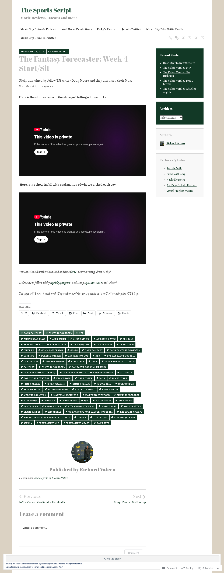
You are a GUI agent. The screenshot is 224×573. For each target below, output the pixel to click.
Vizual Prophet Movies (180, 191)
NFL (81, 333)
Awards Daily (174, 168)
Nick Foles (125, 400)
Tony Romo (100, 417)
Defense (29, 355)
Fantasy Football (60, 333)
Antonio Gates (106, 339)
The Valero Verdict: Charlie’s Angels (179, 90)
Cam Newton (82, 344)
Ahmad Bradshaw (34, 339)
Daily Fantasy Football (125, 350)
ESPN (94, 361)
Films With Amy (176, 174)
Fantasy (29, 367)
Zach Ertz (103, 423)
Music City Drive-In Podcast (38, 29)
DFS (98, 355)
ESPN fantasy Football (119, 361)
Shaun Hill (54, 411)
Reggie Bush (109, 406)
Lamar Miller (110, 389)
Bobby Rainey (58, 344)
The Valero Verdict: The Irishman (176, 74)
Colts (74, 350)
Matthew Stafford (97, 395)
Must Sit (49, 400)
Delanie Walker (51, 355)
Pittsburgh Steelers (81, 406)
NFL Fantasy (103, 400)
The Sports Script (45, 10)
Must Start (69, 400)
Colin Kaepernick (52, 350)
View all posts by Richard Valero (50, 478)
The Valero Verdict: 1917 (177, 68)
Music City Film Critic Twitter (165, 29)
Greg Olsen (85, 378)
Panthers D (31, 406)
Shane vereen (32, 411)
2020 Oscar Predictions (77, 29)
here (73, 272)
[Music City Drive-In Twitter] (202, 36)
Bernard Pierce (33, 344)
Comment (133, 552)
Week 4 (28, 423)
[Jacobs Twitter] (189, 36)
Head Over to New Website (179, 63)
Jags (102, 378)
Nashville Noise (176, 180)
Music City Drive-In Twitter (38, 38)
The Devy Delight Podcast (182, 185)
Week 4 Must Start (78, 423)
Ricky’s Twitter (107, 29)
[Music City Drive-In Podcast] (169, 36)
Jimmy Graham (81, 383)
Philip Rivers (53, 406)
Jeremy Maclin (56, 383)
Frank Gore (63, 378)
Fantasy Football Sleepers (89, 367)
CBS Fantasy (104, 344)
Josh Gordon (126, 383)
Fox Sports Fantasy (36, 378)
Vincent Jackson (124, 417)
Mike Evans (30, 400)
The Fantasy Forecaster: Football (90, 411)
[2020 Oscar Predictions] (176, 36)
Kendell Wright (85, 389)
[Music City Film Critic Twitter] (195, 36)
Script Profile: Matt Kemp (130, 498)
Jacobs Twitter (131, 29)
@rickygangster (60, 283)
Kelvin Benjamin (58, 389)
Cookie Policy (58, 566)
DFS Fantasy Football (121, 355)
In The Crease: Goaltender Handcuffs (42, 498)
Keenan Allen (32, 389)
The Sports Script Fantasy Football (47, 417)
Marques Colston (35, 395)
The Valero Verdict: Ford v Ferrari (178, 82)
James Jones (119, 378)
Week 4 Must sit (49, 423)
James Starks (32, 383)
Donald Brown (55, 361)
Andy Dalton (81, 339)
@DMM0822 (93, 283)
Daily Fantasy (32, 333)
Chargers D (127, 344)
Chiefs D (29, 350)
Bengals (128, 339)
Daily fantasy (94, 350)
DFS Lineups (31, 361)
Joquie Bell (104, 383)
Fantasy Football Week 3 (40, 372)
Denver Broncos (78, 355)
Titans (81, 417)
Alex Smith (59, 339)
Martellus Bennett (66, 395)
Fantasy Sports (103, 372)
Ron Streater (132, 406)
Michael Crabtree (128, 395)
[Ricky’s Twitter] (182, 36)
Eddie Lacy (77, 361)
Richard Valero (58, 51)
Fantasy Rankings (74, 372)
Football (126, 372)
